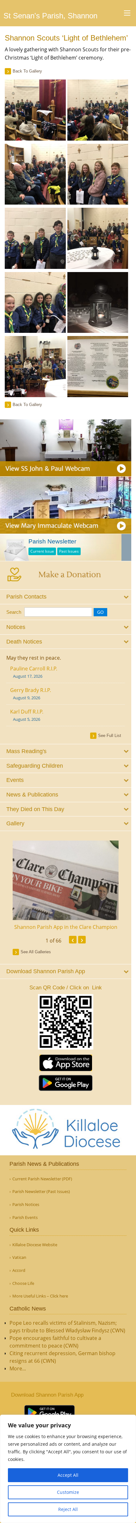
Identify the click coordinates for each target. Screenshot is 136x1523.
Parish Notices (25, 1205)
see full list (109, 735)
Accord (18, 1270)
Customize (68, 1492)
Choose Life (23, 1283)
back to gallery (27, 71)
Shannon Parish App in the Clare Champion (65, 926)
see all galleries (36, 951)
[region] (68, 1469)
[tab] (65, 597)
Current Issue (42, 551)
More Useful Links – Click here (40, 1296)
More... (17, 1368)
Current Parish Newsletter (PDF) (42, 1179)
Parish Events (25, 1217)
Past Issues (69, 551)
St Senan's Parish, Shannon (50, 15)
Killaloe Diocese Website (34, 1245)
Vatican (19, 1257)
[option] (66, 886)
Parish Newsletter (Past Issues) (41, 1192)
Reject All (68, 1509)
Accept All (68, 1475)
